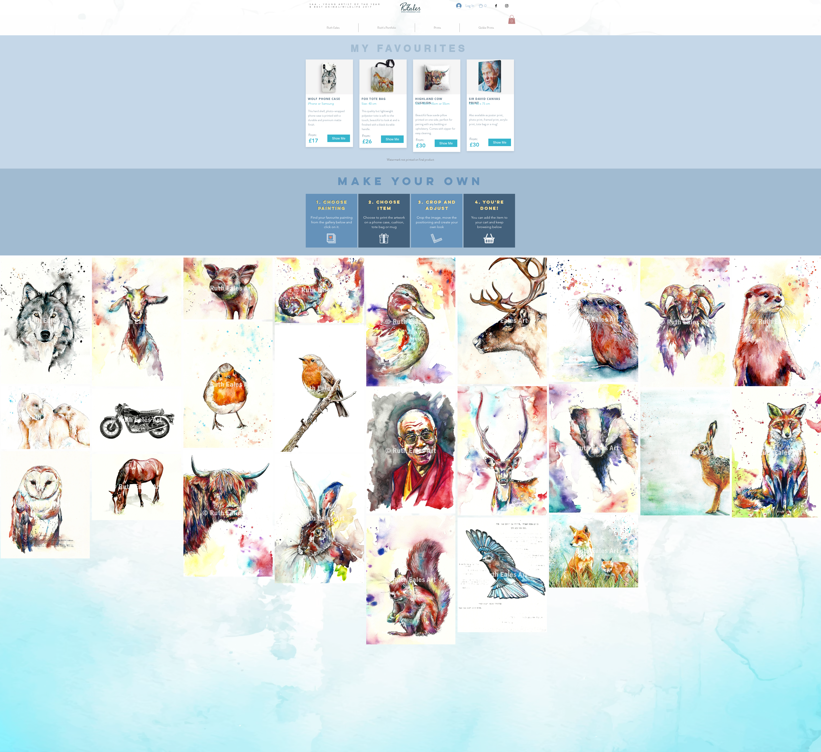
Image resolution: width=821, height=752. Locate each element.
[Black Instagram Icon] (507, 6)
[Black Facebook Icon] (496, 6)
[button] (484, 5)
